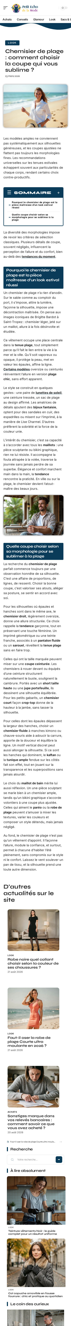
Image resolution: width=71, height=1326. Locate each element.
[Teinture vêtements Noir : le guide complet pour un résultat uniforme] (36, 1205)
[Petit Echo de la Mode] (24, 8)
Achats (12, 1112)
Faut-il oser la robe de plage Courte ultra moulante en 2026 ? (29, 1042)
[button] (60, 1142)
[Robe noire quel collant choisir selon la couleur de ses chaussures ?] (33, 930)
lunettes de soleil (49, 392)
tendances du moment (38, 256)
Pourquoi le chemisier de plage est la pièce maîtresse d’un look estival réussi (35, 205)
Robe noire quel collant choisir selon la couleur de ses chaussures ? (33, 963)
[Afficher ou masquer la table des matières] (55, 193)
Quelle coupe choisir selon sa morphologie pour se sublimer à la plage (33, 217)
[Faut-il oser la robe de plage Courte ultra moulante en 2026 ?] (33, 1008)
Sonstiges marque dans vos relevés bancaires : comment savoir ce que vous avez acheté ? (31, 1122)
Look (12, 42)
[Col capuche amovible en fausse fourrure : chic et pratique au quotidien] (36, 1268)
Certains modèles (16, 369)
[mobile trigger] (6, 8)
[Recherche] (55, 8)
